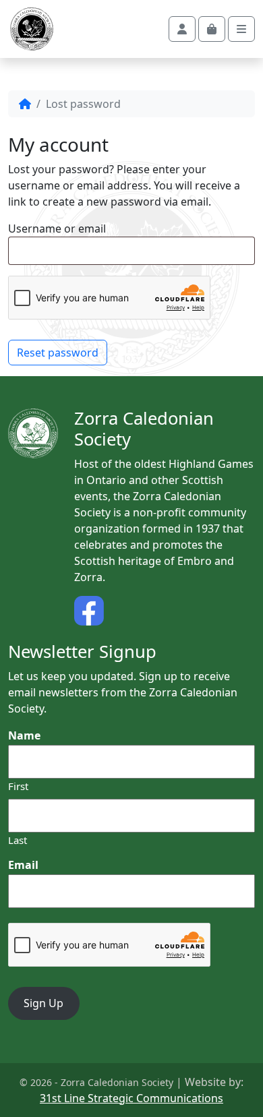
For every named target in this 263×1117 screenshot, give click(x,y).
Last (17, 840)
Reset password (57, 352)
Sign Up (43, 1003)
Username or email (57, 228)
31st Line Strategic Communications (131, 1098)
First (18, 786)
